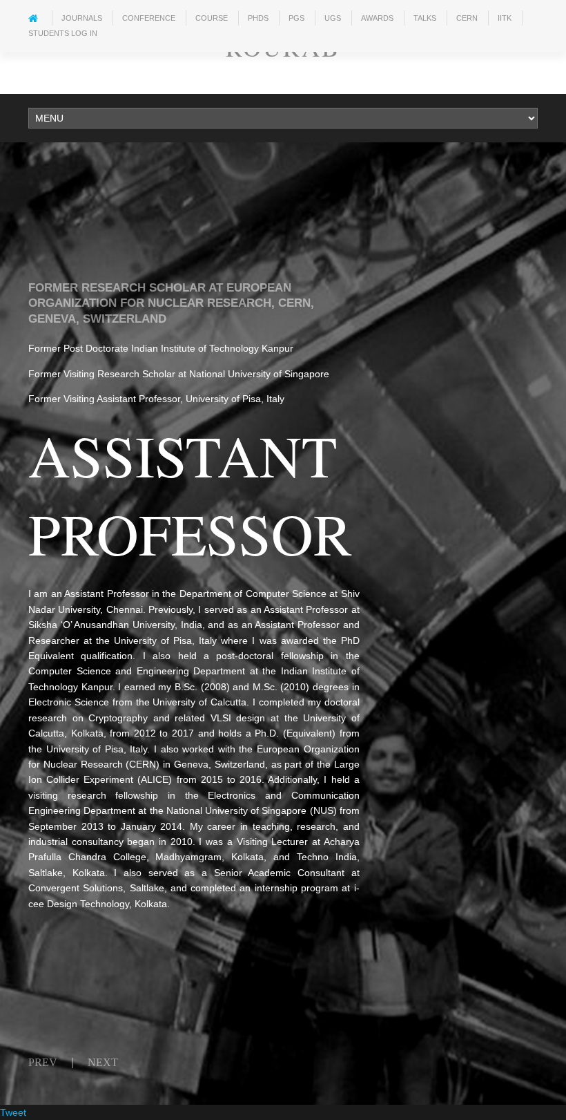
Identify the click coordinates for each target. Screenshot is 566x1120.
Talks (424, 18)
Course (211, 18)
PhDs (258, 18)
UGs (332, 18)
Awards (377, 18)
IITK (504, 18)
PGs (296, 18)
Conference (148, 18)
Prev (42, 1061)
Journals (81, 18)
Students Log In (62, 33)
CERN (467, 18)
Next (103, 1061)
